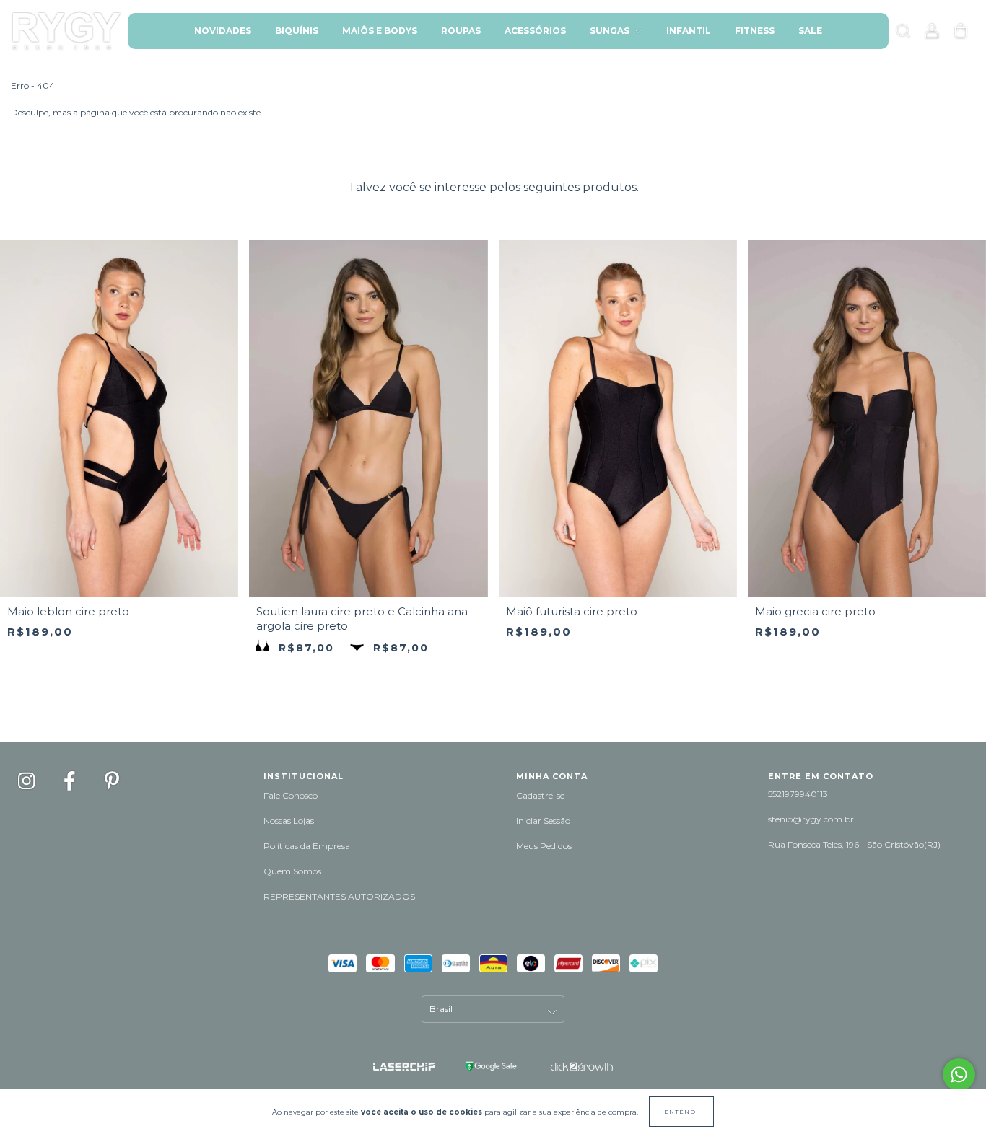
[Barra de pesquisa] (903, 33)
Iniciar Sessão (543, 820)
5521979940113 (798, 793)
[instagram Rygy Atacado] (28, 781)
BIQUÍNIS (296, 30)
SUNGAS (611, 30)
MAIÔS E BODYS (379, 30)
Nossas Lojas (288, 820)
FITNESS (755, 30)
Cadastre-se (540, 795)
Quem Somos (292, 871)
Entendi (681, 1111)
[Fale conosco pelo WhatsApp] (959, 1074)
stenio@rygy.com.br (811, 819)
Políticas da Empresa (306, 845)
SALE (810, 30)
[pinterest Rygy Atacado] (111, 781)
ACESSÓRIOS (535, 30)
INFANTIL (688, 30)
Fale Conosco (290, 795)
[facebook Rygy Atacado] (71, 781)
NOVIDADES (222, 30)
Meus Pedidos (544, 845)
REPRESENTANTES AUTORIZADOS (339, 896)
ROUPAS (461, 30)
